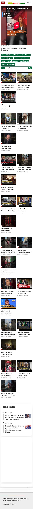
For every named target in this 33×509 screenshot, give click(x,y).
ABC (22, 55)
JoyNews (10, 58)
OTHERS (26, 61)
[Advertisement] (16, 497)
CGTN (14, 55)
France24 (4, 58)
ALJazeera (27, 55)
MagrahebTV (15, 61)
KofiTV (9, 61)
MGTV (21, 61)
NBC (18, 55)
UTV (28, 58)
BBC (3, 55)
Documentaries (11, 64)
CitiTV (15, 58)
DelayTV (4, 61)
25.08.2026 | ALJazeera (6, 89)
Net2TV (20, 58)
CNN (7, 55)
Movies (3, 64)
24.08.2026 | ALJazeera (6, 130)
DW (10, 55)
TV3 (25, 58)
